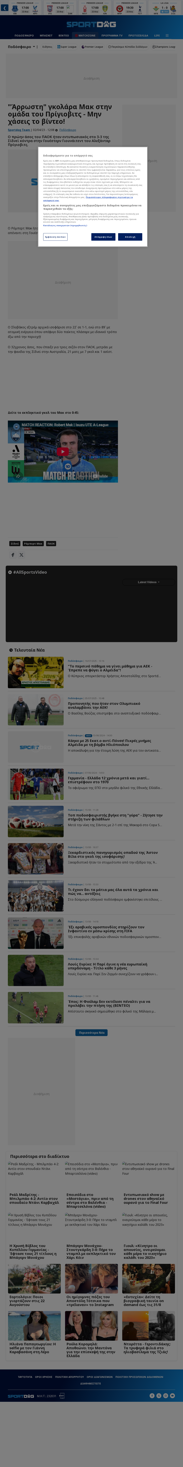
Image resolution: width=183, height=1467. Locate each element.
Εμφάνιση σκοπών (55, 236)
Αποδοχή (130, 236)
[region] (93, 197)
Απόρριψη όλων (103, 236)
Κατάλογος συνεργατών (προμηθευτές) (65, 225)
